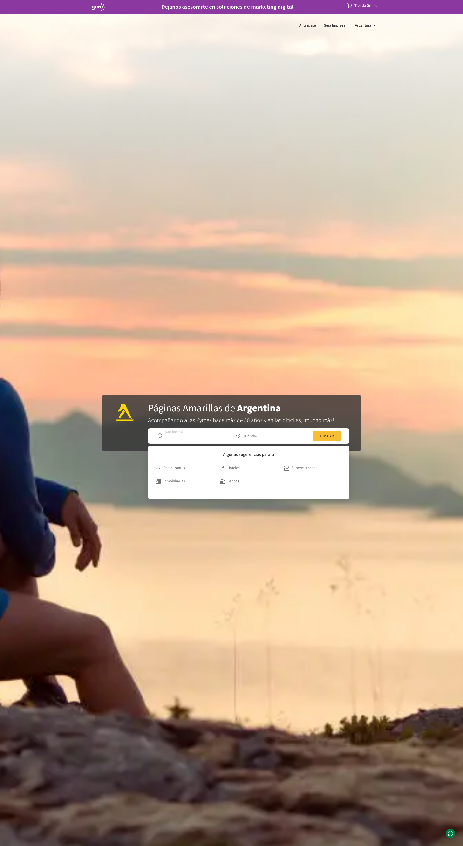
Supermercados (304, 468)
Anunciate (307, 25)
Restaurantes (174, 468)
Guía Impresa (334, 25)
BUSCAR (327, 436)
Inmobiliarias (174, 481)
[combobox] (192, 436)
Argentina (363, 25)
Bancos (233, 481)
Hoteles (233, 468)
